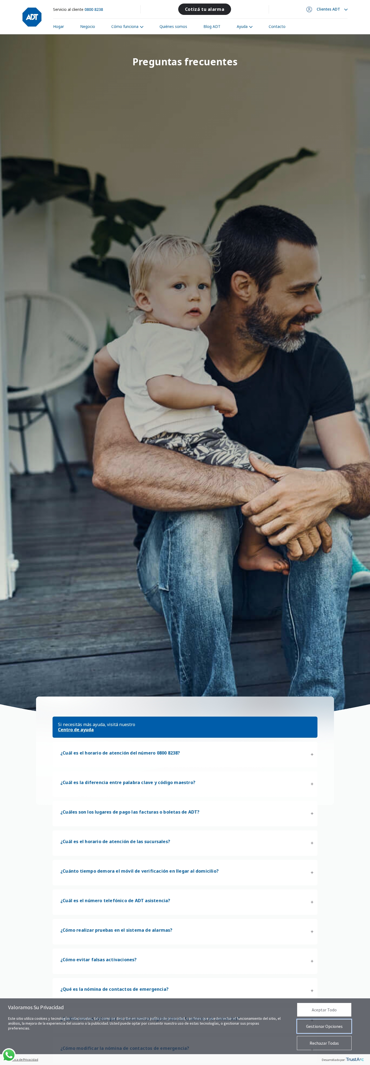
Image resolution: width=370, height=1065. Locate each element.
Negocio (87, 26)
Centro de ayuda (76, 730)
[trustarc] (354, 1059)
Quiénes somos (173, 26)
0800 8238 (94, 9)
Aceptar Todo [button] (324, 1009)
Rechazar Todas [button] (324, 1043)
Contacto (277, 26)
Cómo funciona (124, 26)
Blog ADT (211, 26)
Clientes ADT (328, 9)
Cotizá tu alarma (204, 9)
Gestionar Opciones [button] (324, 1026)
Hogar (58, 26)
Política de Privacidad (23, 1059)
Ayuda (242, 26)
